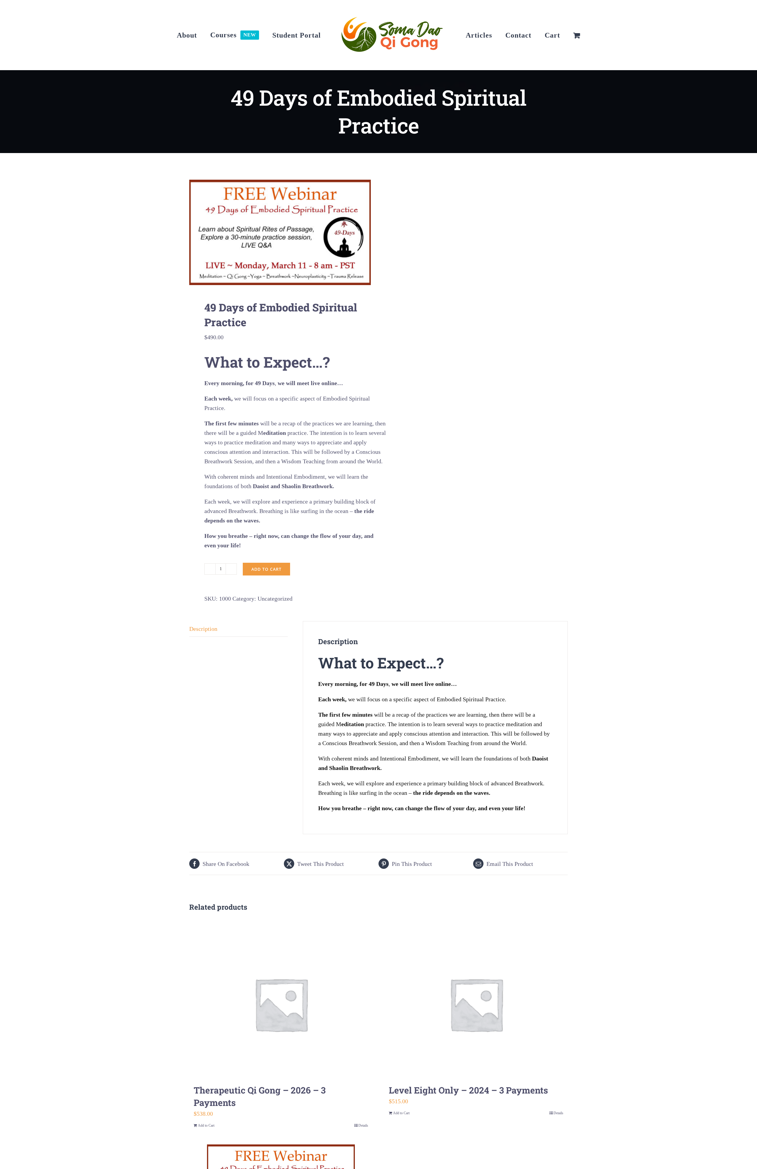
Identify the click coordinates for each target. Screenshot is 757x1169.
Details (363, 1125)
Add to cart (266, 569)
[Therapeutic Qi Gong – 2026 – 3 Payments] (281, 1004)
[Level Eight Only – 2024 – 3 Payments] (476, 1004)
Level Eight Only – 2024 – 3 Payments (468, 1090)
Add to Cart (206, 1125)
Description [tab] (203, 628)
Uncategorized (275, 598)
